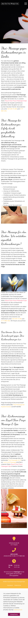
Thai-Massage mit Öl (14, 460)
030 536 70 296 (12, 109)
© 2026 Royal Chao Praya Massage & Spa (14, 581)
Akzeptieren (14, 614)
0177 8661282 (5, 321)
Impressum (10, 585)
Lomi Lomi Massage (9, 462)
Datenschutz (18, 609)
